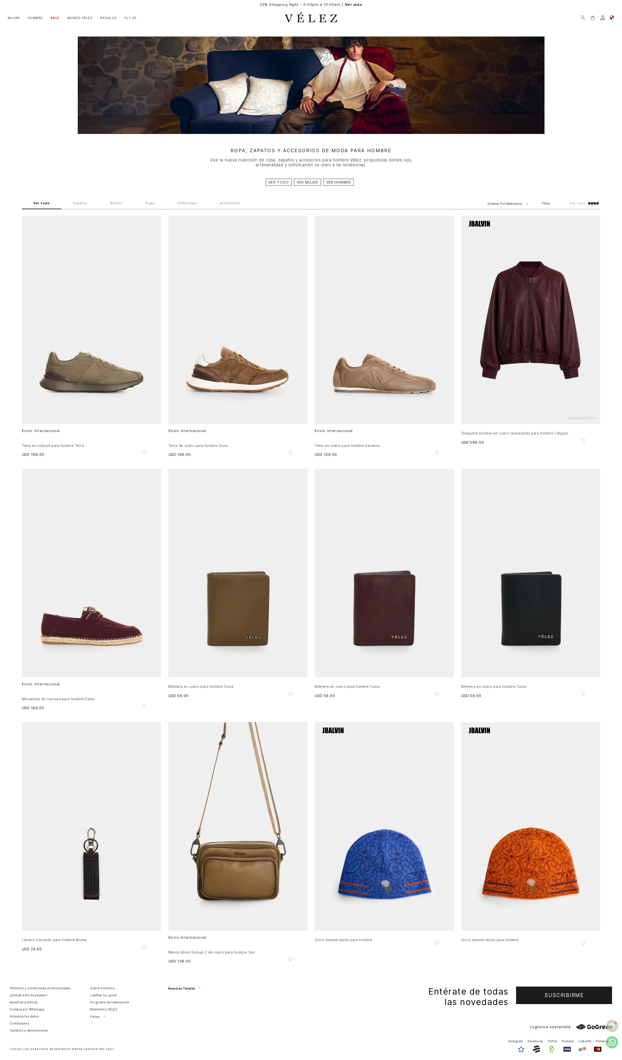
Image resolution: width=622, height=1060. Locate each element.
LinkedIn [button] (585, 1041)
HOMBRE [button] (35, 18)
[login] (602, 17)
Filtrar (546, 203)
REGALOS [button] (108, 18)
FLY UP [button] (131, 18)
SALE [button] (55, 18)
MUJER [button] (14, 18)
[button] (592, 17)
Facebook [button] (535, 1041)
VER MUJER (307, 182)
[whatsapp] (612, 1042)
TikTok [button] (552, 1041)
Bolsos (117, 203)
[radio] (572, 203)
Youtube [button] (568, 1041)
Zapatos (80, 203)
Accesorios (230, 203)
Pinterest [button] (603, 1041)
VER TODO (278, 182)
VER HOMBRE (338, 182)
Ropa (150, 203)
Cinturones (187, 203)
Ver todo (41, 203)
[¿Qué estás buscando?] (583, 18)
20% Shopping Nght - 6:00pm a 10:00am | (311, 4)
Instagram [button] (515, 1041)
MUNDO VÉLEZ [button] (80, 18)
